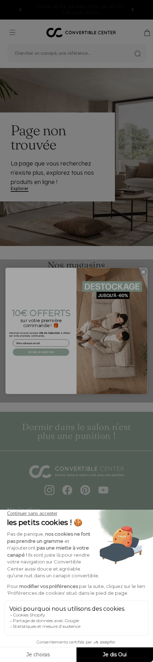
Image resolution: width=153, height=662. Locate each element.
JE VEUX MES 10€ (41, 352)
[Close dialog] (143, 272)
